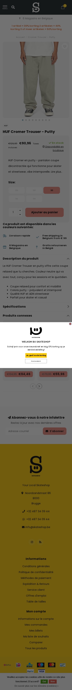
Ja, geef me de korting (36, 355)
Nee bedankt (36, 361)
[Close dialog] (70, 324)
